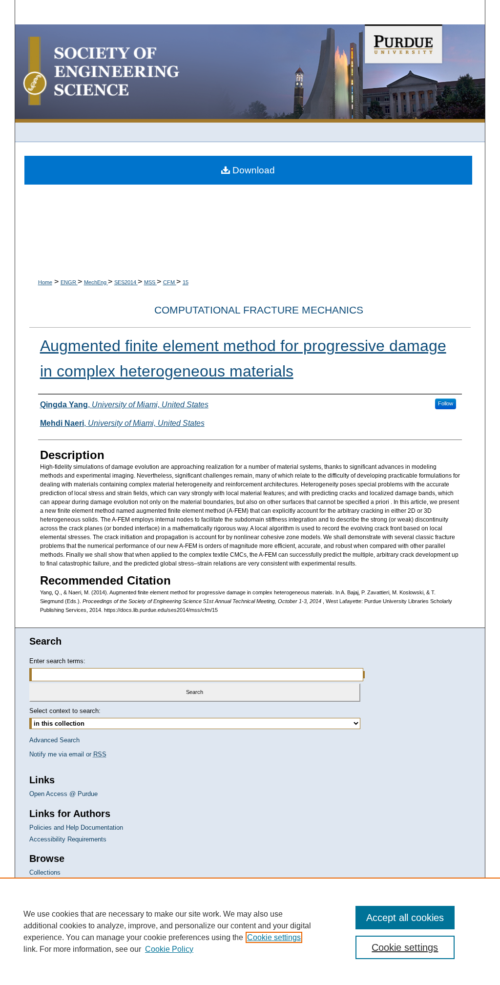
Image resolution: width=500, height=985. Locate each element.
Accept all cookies (405, 917)
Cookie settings (274, 937)
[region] (250, 931)
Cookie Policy (169, 949)
